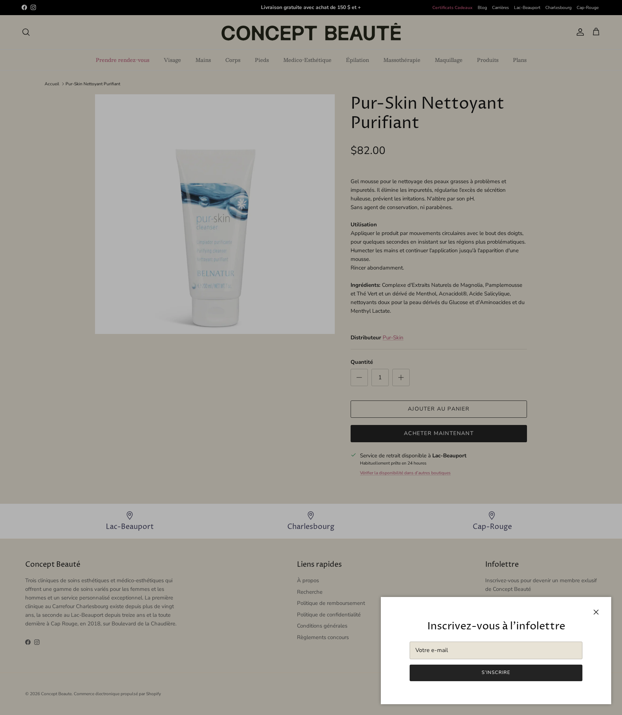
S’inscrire (496, 672)
